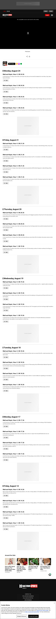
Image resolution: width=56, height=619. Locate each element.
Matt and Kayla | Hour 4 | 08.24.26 (13, 74)
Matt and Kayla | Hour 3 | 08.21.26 (13, 155)
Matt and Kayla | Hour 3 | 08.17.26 (13, 431)
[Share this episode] (27, 56)
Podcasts (27, 51)
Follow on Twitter (28, 598)
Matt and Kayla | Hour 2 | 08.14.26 (13, 512)
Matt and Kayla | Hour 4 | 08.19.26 (13, 282)
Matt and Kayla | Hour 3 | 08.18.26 (13, 362)
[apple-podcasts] (19, 64)
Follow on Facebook (28, 596)
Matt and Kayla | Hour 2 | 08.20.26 (13, 235)
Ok (54, 602)
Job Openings (28, 600)
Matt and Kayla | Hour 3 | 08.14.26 (13, 500)
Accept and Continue (33, 616)
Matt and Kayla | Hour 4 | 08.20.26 (13, 213)
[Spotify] (21, 64)
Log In (47, 15)
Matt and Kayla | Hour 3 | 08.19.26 (13, 293)
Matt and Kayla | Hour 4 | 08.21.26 (13, 143)
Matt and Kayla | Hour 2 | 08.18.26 (13, 373)
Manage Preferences (21, 616)
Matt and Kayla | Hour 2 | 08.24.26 (13, 97)
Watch (45, 11)
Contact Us (28, 594)
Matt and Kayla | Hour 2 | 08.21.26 (13, 166)
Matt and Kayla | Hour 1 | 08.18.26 (13, 384)
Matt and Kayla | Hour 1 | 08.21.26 (13, 177)
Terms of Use (39, 610)
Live (5, 11)
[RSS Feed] (17, 64)
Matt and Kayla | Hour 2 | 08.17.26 (13, 442)
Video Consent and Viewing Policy (32, 611)
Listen (51, 11)
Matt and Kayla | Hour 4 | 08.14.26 (13, 489)
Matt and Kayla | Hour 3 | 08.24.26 (13, 85)
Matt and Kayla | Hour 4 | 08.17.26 (13, 420)
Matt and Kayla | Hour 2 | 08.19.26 (13, 304)
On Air (8, 11)
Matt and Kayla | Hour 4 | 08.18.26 (13, 351)
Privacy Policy (46, 610)
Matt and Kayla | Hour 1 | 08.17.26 (13, 454)
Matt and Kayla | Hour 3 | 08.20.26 (13, 224)
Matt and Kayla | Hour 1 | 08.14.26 (13, 523)
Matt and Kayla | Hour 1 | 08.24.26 (13, 108)
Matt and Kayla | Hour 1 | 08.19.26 (13, 246)
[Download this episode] (29, 56)
